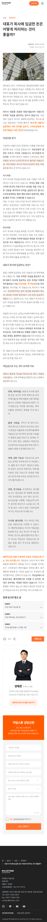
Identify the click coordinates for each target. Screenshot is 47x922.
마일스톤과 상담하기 (23, 913)
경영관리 (12, 18)
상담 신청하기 (23, 826)
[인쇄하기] (4, 639)
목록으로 (37, 639)
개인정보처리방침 (18, 819)
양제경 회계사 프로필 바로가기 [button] (23, 702)
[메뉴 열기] (42, 3)
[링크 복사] (9, 639)
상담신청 (34, 3)
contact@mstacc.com (10, 900)
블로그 (9, 861)
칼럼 (4, 18)
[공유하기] (14, 639)
